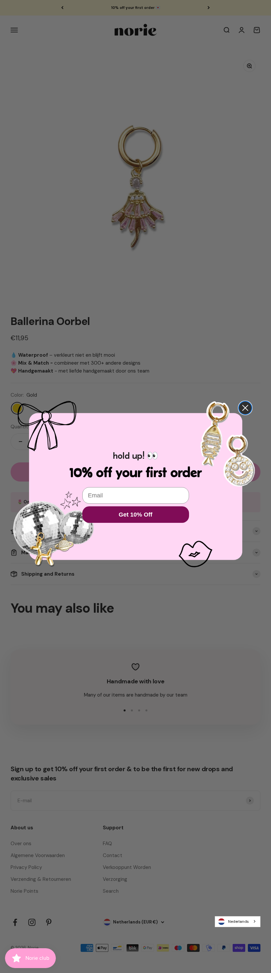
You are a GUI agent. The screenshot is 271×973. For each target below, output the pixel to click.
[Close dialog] (245, 407)
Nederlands (238, 921)
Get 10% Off (135, 514)
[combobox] (237, 921)
